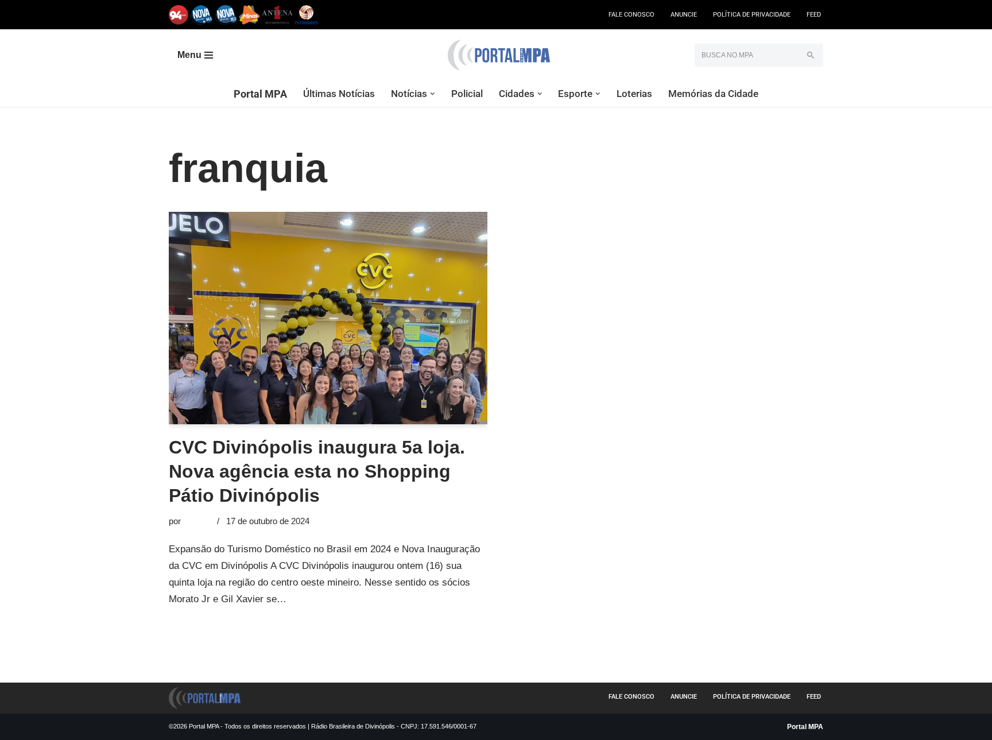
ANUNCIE (684, 14)
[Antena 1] (277, 15)
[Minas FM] (249, 15)
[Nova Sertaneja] (226, 15)
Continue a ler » (323, 599)
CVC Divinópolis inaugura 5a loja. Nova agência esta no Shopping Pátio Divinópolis (317, 471)
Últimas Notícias (339, 93)
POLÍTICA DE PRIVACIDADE (751, 14)
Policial (467, 93)
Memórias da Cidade (713, 93)
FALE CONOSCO (631, 14)
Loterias (634, 93)
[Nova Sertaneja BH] (202, 15)
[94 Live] (179, 15)
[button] (432, 93)
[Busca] (810, 55)
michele (197, 521)
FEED (814, 14)
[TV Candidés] (306, 15)
